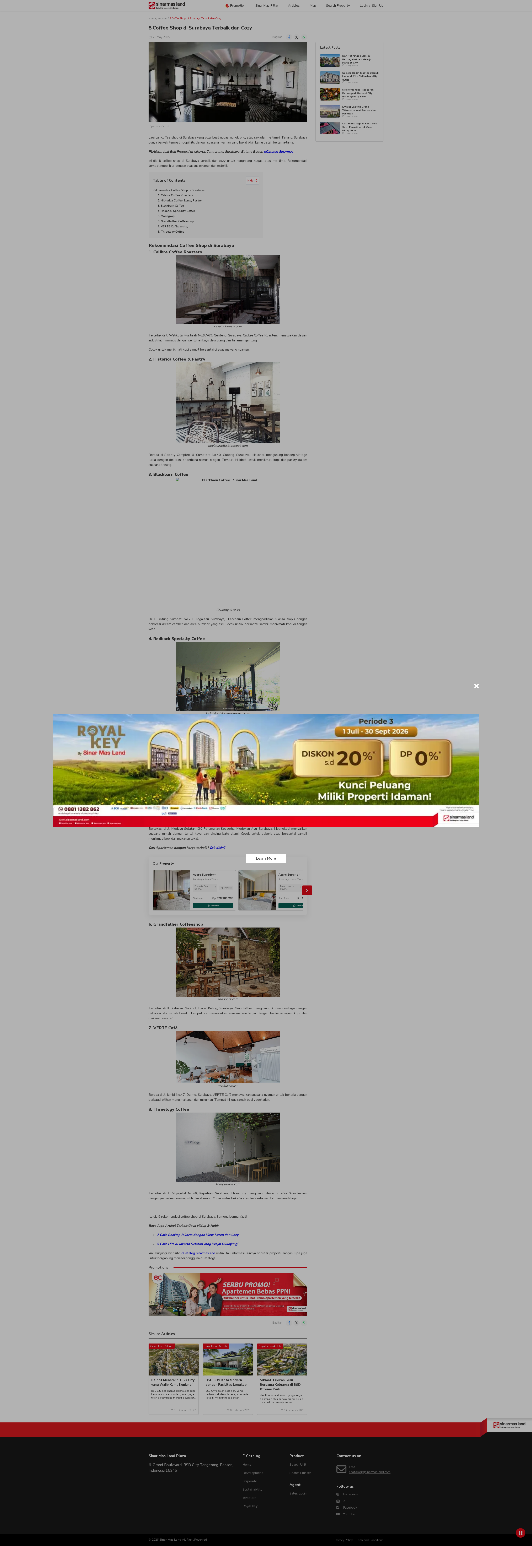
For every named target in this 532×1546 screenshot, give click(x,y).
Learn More (266, 858)
